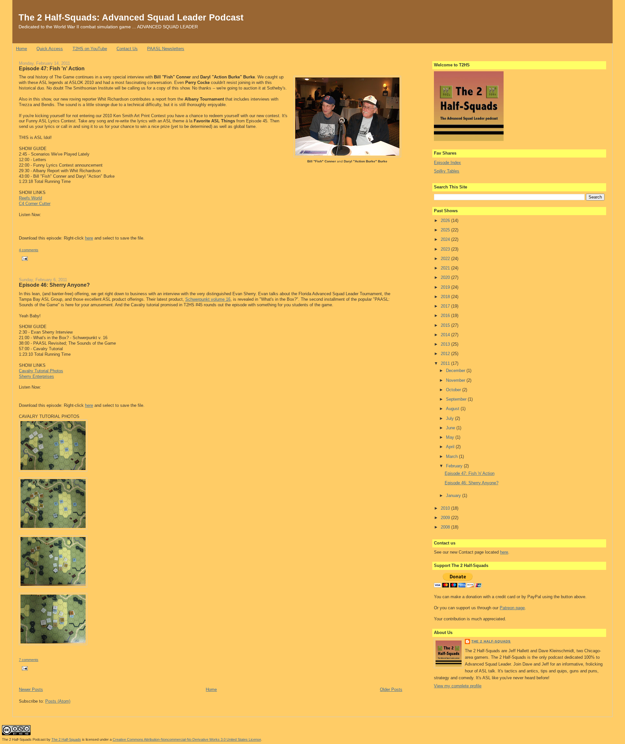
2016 (446, 315)
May (450, 437)
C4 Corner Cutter (34, 203)
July (450, 418)
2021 (446, 268)
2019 (446, 287)
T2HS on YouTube (90, 48)
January (454, 495)
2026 (446, 220)
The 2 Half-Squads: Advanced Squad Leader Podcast (131, 17)
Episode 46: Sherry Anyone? (54, 285)
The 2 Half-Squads (491, 641)
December (456, 370)
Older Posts (391, 689)
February (455, 465)
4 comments (28, 250)
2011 (446, 363)
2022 (446, 258)
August (453, 408)
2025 (446, 229)
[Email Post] (24, 258)
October (454, 389)
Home (21, 48)
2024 (446, 239)
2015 (446, 325)
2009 (446, 517)
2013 (446, 344)
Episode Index (447, 162)
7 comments (28, 660)
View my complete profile (457, 685)
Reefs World (30, 198)
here (89, 238)
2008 (446, 527)
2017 (446, 306)
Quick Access (49, 48)
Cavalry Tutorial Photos (41, 370)
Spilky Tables (446, 171)
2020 (446, 277)
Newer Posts (31, 689)
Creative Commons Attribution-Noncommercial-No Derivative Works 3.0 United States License (187, 739)
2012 (446, 353)
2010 (446, 508)
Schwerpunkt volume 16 (207, 299)
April (451, 446)
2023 (446, 249)
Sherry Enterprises (36, 376)
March (452, 456)
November (456, 380)
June (451, 427)
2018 (446, 296)
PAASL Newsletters (165, 48)
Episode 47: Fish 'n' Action (52, 68)
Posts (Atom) (57, 701)
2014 (446, 334)
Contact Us (127, 48)
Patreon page (512, 607)
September (457, 399)
